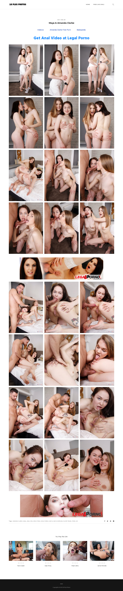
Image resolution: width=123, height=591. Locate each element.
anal (24, 521)
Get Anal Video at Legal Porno (61, 38)
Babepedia (81, 29)
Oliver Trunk (67, 521)
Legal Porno (45, 521)
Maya (51, 521)
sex (77, 521)
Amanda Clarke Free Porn (60, 29)
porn (73, 521)
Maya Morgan (58, 521)
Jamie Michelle (102, 566)
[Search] (113, 4)
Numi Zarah (21, 566)
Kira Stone (36, 521)
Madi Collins (75, 566)
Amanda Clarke (18, 521)
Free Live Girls (98, 4)
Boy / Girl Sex (62, 20)
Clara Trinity (48, 566)
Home (88, 4)
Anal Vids (30, 521)
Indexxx (40, 29)
